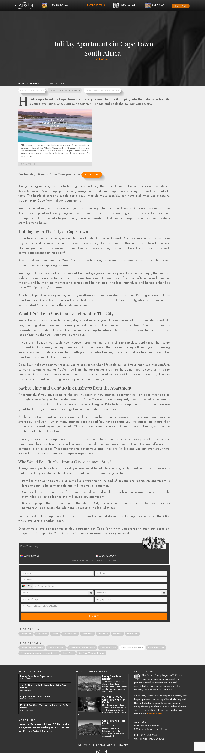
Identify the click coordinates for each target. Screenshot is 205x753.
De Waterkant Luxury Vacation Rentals (39, 653)
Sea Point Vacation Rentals (91, 653)
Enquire (94, 616)
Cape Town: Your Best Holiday (35, 697)
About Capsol (154, 714)
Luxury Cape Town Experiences (36, 676)
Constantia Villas (108, 648)
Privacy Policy (31, 731)
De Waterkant (70, 634)
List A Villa (53, 724)
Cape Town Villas (32, 91)
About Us (47, 731)
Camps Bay (26, 634)
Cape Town (33, 84)
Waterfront (132, 634)
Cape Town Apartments (64, 91)
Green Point (87, 634)
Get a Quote (102, 59)
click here (91, 175)
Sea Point (117, 634)
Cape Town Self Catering (102, 91)
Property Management (31, 724)
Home (21, 84)
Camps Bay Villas (56, 648)
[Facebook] (106, 751)
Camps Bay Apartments (32, 648)
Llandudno (103, 634)
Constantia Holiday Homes (82, 648)
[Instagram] (98, 751)
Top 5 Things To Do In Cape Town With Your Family (113, 700)
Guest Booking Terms (45, 727)
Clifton (55, 634)
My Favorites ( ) (97, 5)
